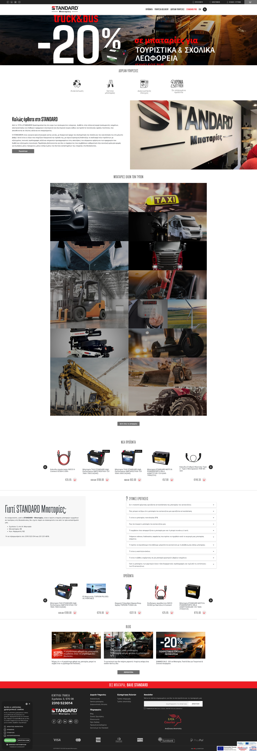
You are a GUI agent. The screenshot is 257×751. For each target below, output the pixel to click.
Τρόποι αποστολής (124, 701)
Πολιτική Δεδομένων (176, 708)
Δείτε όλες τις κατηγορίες (128, 424)
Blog (91, 714)
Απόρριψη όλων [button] (23, 740)
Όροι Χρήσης (95, 722)
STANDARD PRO (191, 9)
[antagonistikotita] (237, 748)
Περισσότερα (23, 151)
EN (200, 9)
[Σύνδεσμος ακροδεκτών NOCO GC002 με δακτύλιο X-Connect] (96, 592)
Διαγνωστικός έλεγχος (98, 704)
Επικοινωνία (94, 719)
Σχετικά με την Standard (99, 728)
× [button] (29, 704)
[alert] (17, 725)
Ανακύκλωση (95, 699)
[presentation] (45, 467)
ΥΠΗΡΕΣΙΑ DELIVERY (162, 9)
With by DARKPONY (197, 748)
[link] (75, 480)
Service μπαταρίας (97, 701)
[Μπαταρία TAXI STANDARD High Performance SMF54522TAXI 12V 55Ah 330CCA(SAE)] (64, 458)
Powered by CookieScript (17, 747)
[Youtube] (71, 721)
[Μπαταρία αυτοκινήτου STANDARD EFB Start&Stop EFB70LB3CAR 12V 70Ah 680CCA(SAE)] (193, 458)
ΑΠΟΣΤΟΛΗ (195, 704)
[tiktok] (60, 721)
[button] (17, 745)
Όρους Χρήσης (161, 708)
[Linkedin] (12, 2)
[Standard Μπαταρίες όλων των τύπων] (65, 711)
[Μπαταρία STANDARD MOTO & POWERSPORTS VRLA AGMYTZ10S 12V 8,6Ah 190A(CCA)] (96, 458)
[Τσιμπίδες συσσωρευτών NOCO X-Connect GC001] (160, 592)
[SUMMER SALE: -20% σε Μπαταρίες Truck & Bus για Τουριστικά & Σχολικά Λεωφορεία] (180, 645)
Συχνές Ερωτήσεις (97, 716)
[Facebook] (8, 2)
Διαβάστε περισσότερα (19, 722)
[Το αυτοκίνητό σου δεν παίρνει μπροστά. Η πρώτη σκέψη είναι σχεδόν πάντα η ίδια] (128, 645)
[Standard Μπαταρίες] (65, 9)
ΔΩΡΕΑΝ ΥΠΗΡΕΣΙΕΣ (177, 9)
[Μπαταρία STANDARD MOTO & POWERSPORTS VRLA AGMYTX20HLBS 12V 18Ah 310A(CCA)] (128, 592)
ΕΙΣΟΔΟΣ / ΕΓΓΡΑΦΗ (235, 2)
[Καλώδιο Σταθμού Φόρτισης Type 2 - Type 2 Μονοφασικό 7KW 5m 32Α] (128, 456)
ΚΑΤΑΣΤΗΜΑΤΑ (216, 2)
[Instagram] (20, 2)
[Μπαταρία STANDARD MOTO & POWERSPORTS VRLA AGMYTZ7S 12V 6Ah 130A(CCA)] (193, 592)
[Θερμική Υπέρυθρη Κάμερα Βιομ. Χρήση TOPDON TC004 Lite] (64, 592)
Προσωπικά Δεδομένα (98, 725)
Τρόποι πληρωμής (124, 699)
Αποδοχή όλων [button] (10, 740)
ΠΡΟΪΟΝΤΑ (149, 9)
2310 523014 (199, 2)
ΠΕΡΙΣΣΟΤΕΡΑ (128, 672)
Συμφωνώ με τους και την (164, 708)
